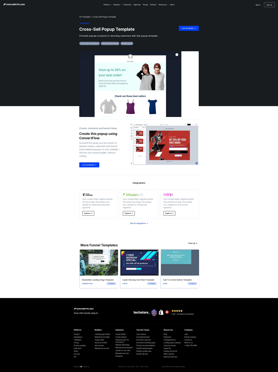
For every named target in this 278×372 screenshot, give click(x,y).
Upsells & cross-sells (122, 350)
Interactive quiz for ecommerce (122, 341)
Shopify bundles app (143, 351)
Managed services (122, 353)
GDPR (142, 366)
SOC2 (137, 366)
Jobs (186, 334)
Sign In (258, 5)
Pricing (145, 5)
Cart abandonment (143, 337)
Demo (172, 5)
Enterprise (119, 356)
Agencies (137, 5)
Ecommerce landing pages (145, 343)
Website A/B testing (122, 345)
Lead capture (141, 334)
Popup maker (99, 340)
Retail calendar (169, 354)
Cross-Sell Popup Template (104, 17)
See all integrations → (139, 223)
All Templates (84, 17)
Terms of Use (122, 366)
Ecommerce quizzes (143, 340)
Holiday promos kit (170, 351)
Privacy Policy (131, 366)
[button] (107, 5)
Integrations (78, 337)
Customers (127, 5)
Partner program (190, 337)
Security (77, 354)
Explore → (88, 213)
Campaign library (170, 340)
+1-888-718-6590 (190, 345)
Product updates (80, 345)
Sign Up (269, 5)
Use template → (189, 28)
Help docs (77, 348)
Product (76, 334)
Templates (77, 340)
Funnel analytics (121, 337)
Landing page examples (172, 343)
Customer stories (170, 345)
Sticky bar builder (101, 343)
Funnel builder (120, 334)
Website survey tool (102, 348)
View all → (193, 243)
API (75, 357)
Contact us (188, 340)
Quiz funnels (99, 345)
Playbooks (167, 337)
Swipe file (167, 348)
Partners (153, 5)
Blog (165, 334)
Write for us (188, 343)
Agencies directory (170, 357)
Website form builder (102, 337)
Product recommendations (145, 345)
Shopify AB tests (142, 354)
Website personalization (124, 348)
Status (146, 366)
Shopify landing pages (144, 348)
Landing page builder (102, 334)
